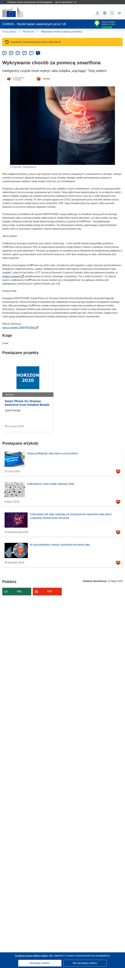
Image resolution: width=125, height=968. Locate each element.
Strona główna (9, 31)
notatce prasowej (12, 276)
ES (18, 53)
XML (19, 591)
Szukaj (112, 13)
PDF (49, 591)
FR (24, 53)
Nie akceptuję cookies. (85, 963)
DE (4, 53)
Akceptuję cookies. (40, 963)
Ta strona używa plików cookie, (32, 955)
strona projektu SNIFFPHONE (19, 327)
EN (11, 53)
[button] (104, 13)
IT (31, 53)
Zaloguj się (97, 13)
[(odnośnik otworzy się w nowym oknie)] (12, 12)
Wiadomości (29, 31)
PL (38, 53)
